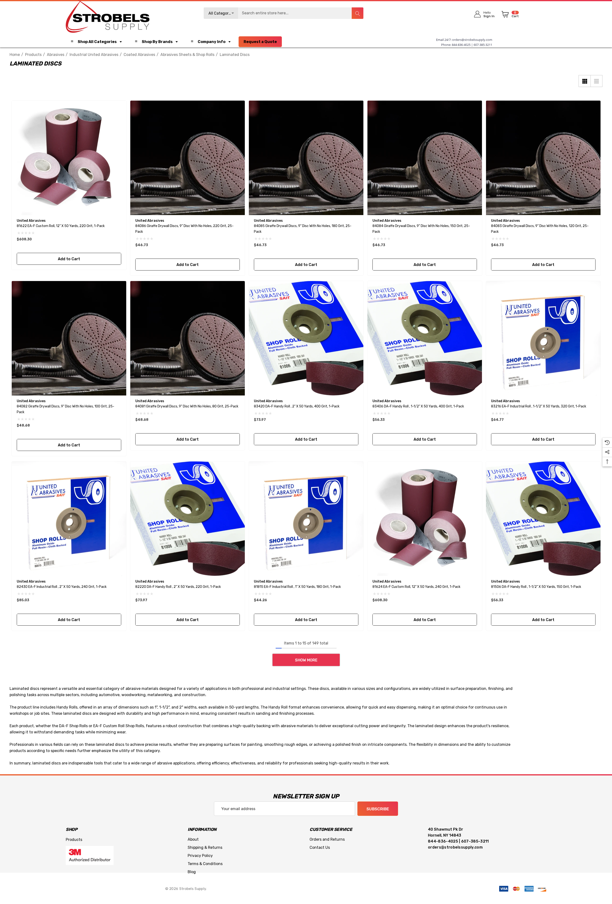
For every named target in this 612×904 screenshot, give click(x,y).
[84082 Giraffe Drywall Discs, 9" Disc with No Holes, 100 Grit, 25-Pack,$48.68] (69, 338)
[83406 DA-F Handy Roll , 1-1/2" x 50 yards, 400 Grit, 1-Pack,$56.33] (424, 338)
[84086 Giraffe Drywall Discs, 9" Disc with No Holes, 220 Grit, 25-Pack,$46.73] (187, 158)
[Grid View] (584, 81)
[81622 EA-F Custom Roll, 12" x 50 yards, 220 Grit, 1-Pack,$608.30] (69, 158)
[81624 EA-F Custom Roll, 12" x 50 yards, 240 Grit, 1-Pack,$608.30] (424, 518)
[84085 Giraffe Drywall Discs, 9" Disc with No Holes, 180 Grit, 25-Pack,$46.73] (306, 158)
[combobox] (283, 13)
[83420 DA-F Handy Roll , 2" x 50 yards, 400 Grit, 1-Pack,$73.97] (306, 338)
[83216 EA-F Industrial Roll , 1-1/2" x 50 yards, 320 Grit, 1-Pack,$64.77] (543, 338)
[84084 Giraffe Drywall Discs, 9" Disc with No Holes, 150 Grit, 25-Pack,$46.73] (424, 158)
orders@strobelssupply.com (472, 40)
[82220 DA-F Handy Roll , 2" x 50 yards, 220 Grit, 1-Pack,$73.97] (187, 518)
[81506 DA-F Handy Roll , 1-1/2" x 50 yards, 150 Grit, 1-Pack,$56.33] (543, 518)
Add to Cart (69, 259)
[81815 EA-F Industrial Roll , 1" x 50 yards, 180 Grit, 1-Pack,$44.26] (306, 518)
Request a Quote (260, 41)
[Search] (357, 13)
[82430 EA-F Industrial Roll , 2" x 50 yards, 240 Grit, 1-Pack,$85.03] (69, 518)
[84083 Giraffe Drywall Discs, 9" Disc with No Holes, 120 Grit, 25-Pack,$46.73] (543, 158)
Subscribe (377, 809)
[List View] (596, 81)
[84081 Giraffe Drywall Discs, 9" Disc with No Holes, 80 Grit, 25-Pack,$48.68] (187, 338)
